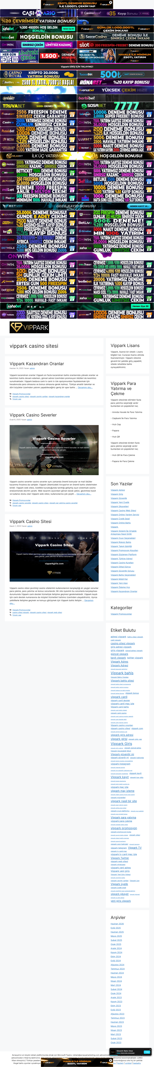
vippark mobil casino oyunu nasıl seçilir (123, 794)
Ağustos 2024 (117, 965)
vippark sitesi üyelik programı (120, 838)
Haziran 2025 (117, 932)
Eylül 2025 (116, 928)
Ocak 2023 (116, 1042)
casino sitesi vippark (20, 612)
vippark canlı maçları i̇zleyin (119, 722)
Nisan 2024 (116, 981)
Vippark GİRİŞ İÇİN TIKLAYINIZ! (77, 66)
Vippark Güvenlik (119, 498)
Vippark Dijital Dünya (121, 567)
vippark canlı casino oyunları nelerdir (122, 716)
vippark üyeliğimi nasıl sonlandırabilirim (123, 891)
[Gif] (77, 156)
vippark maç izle (119, 787)
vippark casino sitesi (20, 396)
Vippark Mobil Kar (119, 579)
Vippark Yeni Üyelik (120, 502)
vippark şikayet (120, 893)
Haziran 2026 (117, 924)
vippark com (137, 728)
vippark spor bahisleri (119, 844)
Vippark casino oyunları (122, 725)
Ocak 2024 (116, 993)
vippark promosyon (124, 828)
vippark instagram (120, 764)
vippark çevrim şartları (39, 396)
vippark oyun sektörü (137, 811)
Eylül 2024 (116, 960)
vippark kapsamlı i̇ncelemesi (119, 773)
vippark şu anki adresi (117, 898)
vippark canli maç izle (122, 703)
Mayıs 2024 (116, 977)
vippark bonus (132, 693)
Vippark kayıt (120, 777)
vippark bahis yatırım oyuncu (119, 687)
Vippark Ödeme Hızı (120, 587)
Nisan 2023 (116, 1030)
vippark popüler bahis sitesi (119, 824)
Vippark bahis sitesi (122, 680)
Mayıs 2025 (116, 936)
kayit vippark (118, 657)
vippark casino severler (21, 503)
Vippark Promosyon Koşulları (124, 550)
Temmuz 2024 (118, 969)
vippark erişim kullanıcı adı (119, 732)
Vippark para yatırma (123, 817)
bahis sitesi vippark (135, 637)
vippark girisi (119, 739)
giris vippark (117, 650)
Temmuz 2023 (118, 1018)
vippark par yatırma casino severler (63, 503)
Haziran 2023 (117, 1022)
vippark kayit (135, 773)
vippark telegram (119, 848)
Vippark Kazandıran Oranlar (37, 363)
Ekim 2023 (116, 1005)
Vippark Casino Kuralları (122, 563)
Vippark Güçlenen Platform (124, 554)
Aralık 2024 (116, 948)
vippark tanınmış (134, 844)
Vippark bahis (122, 673)
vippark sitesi (134, 835)
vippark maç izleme (122, 790)
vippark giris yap (135, 739)
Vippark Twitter (120, 857)
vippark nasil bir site (124, 801)
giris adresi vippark (121, 647)
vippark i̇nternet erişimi (118, 767)
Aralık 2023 (116, 997)
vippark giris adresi (122, 734)
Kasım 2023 (116, 1001)
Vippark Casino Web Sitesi (123, 510)
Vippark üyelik (119, 884)
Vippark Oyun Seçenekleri (123, 538)
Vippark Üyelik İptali (120, 519)
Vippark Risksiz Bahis (121, 542)
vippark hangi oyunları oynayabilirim (122, 761)
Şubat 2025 (116, 940)
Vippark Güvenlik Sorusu (122, 571)
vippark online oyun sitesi (118, 808)
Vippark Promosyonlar (21, 394)
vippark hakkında (137, 758)
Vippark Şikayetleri (120, 506)
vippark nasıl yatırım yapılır (119, 805)
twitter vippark (135, 657)
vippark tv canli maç (119, 851)
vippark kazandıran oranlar (59, 396)
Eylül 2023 (116, 1010)
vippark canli (119, 697)
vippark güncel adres (132, 748)
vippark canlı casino (119, 713)
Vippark (115, 527)
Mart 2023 (116, 1034)
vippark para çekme (121, 821)
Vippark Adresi (118, 490)
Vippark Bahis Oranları (119, 677)
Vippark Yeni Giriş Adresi (121, 874)
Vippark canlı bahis (120, 707)
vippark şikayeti (135, 894)
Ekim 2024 (116, 956)
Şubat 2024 (116, 989)
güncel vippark (119, 653)
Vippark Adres (119, 661)
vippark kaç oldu (136, 777)
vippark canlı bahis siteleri (119, 710)
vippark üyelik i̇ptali (118, 888)
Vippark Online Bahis (121, 523)
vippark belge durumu (117, 693)
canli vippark (116, 640)
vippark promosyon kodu (121, 832)
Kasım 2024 (116, 952)
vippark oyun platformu (120, 811)
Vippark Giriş (117, 494)
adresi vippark (118, 636)
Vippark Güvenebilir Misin (121, 751)
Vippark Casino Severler (33, 414)
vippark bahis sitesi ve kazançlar (121, 684)
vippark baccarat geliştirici (119, 669)
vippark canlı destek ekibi (119, 719)
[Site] (38, 114)
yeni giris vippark (121, 900)
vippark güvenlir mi (120, 757)
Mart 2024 (116, 985)
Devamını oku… (85, 387)
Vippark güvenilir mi (122, 754)
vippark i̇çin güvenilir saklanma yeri (121, 770)
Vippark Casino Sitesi (30, 521)
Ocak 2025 (116, 944)
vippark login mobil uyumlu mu (120, 784)
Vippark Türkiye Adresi (121, 558)
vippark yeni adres (121, 867)
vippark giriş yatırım (117, 748)
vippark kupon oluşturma (118, 781)
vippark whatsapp (118, 864)
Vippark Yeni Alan (119, 583)
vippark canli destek (120, 700)
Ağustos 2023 (117, 1014)
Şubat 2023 (116, 1038)
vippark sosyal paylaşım (118, 841)
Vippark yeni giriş (120, 871)
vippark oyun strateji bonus (119, 814)
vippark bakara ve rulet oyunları (120, 690)
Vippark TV (135, 847)
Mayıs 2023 (116, 1026)
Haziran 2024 (117, 973)
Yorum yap (16, 399)
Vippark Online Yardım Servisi (125, 514)
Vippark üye (134, 881)
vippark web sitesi (54, 612)
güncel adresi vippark (134, 651)
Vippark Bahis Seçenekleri (123, 575)
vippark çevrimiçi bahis (118, 878)
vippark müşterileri (118, 797)
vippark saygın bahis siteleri (119, 835)
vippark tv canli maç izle (124, 854)
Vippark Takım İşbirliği (121, 546)
